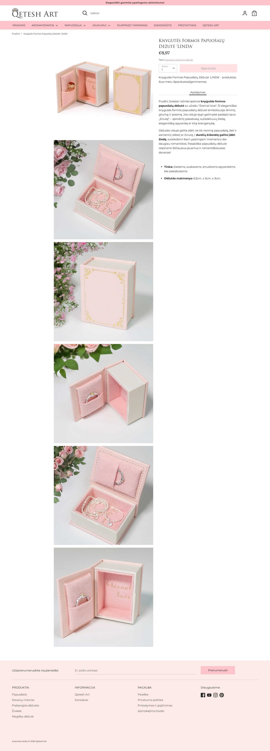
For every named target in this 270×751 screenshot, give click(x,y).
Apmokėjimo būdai (151, 711)
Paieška (143, 694)
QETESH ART (211, 25)
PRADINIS (18, 25)
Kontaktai (81, 700)
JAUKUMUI (99, 25)
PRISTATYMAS (187, 25)
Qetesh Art (82, 694)
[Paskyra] (245, 11)
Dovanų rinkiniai (23, 700)
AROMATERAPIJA (43, 25)
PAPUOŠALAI (73, 25)
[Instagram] (215, 695)
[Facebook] (203, 695)
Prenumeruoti (218, 670)
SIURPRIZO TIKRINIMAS (132, 25)
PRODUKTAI (20, 687)
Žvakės (16, 711)
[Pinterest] (222, 695)
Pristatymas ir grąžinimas (155, 705)
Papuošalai (19, 694)
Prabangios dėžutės (25, 705)
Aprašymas (197, 92)
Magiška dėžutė (23, 716)
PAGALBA (145, 687)
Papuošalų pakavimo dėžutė (179, 59)
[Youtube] (209, 695)
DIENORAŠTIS (163, 25)
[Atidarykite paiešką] (85, 13)
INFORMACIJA (85, 687)
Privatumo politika (150, 700)
